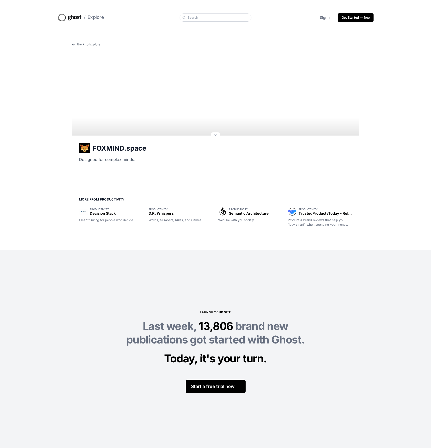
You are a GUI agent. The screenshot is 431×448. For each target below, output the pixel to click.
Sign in (326, 17)
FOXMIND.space (119, 148)
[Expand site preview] (215, 135)
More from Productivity (102, 199)
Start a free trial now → (215, 386)
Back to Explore (88, 44)
